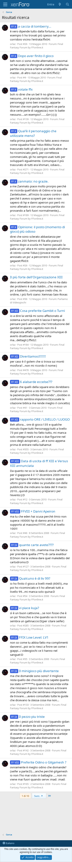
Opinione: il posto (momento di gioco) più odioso (37, 229)
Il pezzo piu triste (28, 716)
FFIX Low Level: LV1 (30, 637)
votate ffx (22, 89)
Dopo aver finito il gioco (32, 56)
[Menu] (5, 4)
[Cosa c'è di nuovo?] (60, 4)
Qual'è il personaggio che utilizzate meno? (33, 133)
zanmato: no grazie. (30, 181)
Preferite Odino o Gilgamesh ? (38, 762)
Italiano (9, 843)
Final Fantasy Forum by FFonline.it (36, 45)
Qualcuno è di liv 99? (30, 578)
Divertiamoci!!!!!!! (28, 356)
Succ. (37, 796)
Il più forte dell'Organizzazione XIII (36, 277)
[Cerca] (67, 4)
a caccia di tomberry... (31, 26)
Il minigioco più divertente (35, 671)
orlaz (13, 44)
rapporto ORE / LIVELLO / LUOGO (40, 419)
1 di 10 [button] (25, 796)
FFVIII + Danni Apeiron (33, 511)
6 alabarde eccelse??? (31, 382)
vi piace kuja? (25, 608)
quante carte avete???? (32, 545)
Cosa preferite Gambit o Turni (38, 310)
